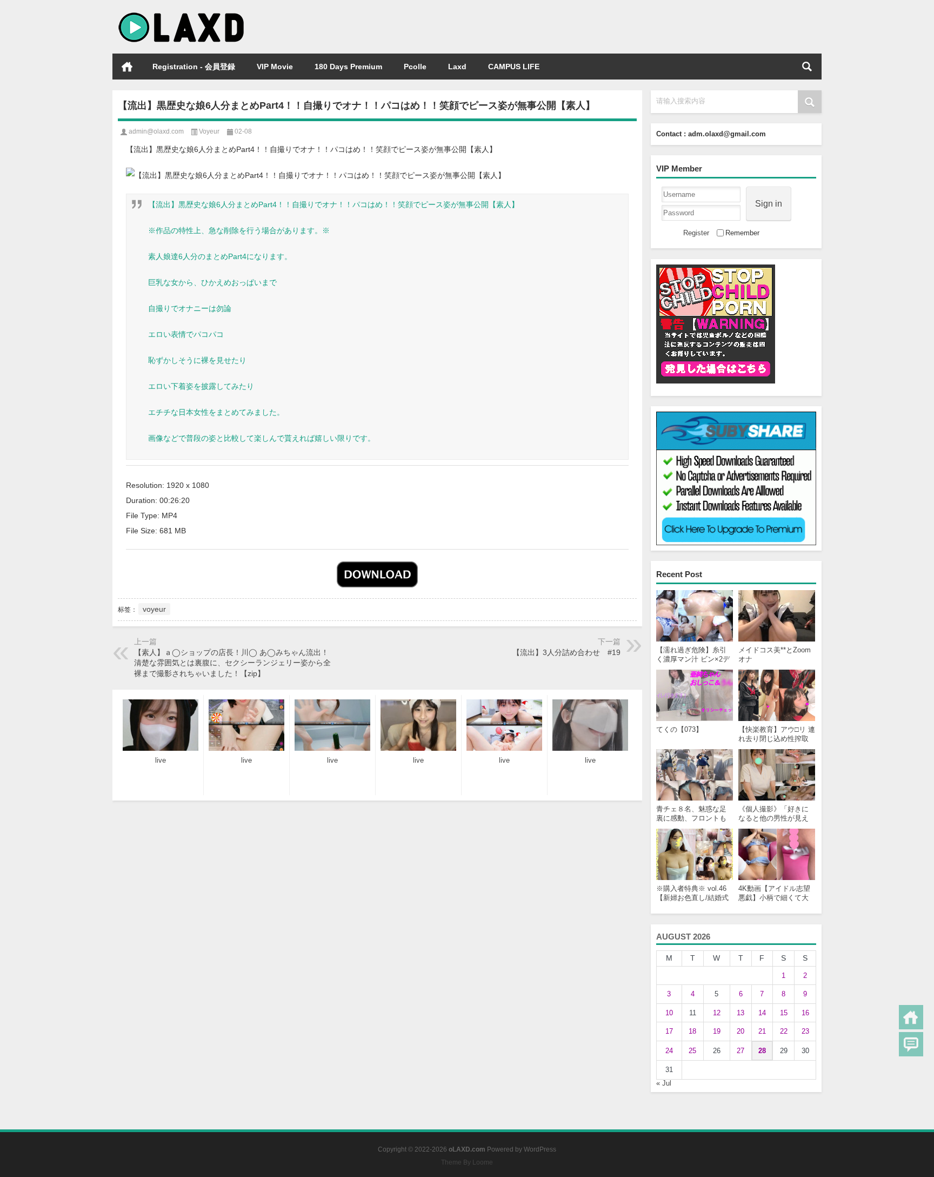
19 (716, 1031)
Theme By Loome (467, 1162)
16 (805, 1013)
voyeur (154, 609)
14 (762, 1013)
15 (784, 1013)
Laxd (457, 66)
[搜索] (807, 67)
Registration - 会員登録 (193, 66)
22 (784, 1031)
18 (692, 1031)
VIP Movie (275, 66)
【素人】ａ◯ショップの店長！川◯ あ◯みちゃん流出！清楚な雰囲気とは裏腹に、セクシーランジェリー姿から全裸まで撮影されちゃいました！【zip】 (232, 663)
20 (740, 1031)
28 (762, 1051)
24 (669, 1051)
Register (696, 233)
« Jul (663, 1083)
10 (669, 1013)
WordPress (540, 1149)
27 (740, 1051)
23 (805, 1031)
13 (740, 1013)
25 (692, 1051)
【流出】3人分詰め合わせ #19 (566, 652)
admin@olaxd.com (156, 131)
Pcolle (415, 66)
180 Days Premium (348, 66)
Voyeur (209, 131)
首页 (127, 67)
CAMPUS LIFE (513, 66)
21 (762, 1031)
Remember (742, 233)
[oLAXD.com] (181, 14)
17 (669, 1031)
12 (716, 1013)
